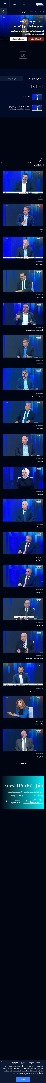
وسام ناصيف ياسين (37, 396)
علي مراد (40, 199)
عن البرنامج (11, 78)
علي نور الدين (39, 560)
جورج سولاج (39, 527)
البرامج (14, 4)
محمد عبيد (40, 428)
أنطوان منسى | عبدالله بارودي (34, 330)
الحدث (31, 12)
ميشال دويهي (38, 297)
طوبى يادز (40, 494)
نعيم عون (40, 461)
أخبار (24, 4)
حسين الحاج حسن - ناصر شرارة (34, 658)
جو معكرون (39, 363)
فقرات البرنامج (34, 78)
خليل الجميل (39, 625)
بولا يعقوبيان (39, 724)
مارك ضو (40, 232)
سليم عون (40, 756)
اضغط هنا (16, 1073)
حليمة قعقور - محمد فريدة (35, 691)
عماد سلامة (39, 264)
